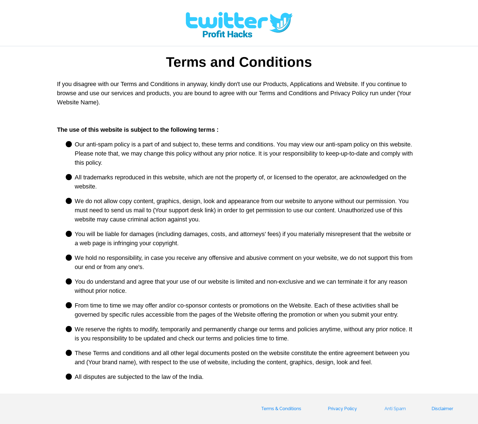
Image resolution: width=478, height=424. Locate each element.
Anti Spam (395, 408)
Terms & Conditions (281, 408)
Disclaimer (442, 408)
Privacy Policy (342, 408)
